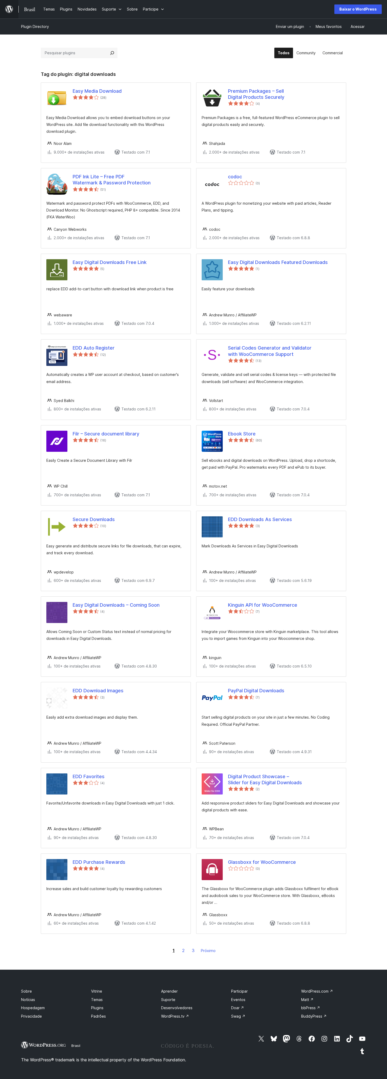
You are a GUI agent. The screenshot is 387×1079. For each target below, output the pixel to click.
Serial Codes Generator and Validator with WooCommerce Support (269, 351)
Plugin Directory (35, 26)
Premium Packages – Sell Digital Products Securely (256, 94)
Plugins (97, 1008)
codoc (235, 176)
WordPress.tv (175, 1016)
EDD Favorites (89, 776)
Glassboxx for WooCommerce (262, 862)
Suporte (168, 999)
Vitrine (96, 991)
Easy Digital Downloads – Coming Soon (116, 605)
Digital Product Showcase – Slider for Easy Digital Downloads (265, 779)
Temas (97, 999)
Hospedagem (33, 1008)
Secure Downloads (94, 519)
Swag (238, 1016)
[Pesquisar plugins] (112, 53)
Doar (237, 1008)
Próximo (208, 950)
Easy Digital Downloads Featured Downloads (278, 262)
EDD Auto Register (94, 348)
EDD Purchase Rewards (99, 862)
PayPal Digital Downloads (256, 690)
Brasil (75, 1045)
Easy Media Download (97, 91)
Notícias (28, 999)
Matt (307, 999)
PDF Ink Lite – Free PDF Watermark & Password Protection (112, 179)
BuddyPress (314, 1016)
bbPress (310, 1008)
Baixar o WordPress (358, 9)
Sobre (26, 991)
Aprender (169, 991)
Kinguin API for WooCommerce (262, 605)
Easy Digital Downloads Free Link (110, 262)
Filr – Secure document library (106, 433)
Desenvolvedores (176, 1008)
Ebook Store (242, 433)
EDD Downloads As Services (260, 519)
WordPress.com (317, 991)
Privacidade (31, 1016)
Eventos (238, 999)
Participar (239, 991)
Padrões (98, 1016)
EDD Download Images (98, 690)
